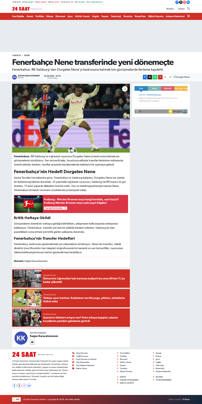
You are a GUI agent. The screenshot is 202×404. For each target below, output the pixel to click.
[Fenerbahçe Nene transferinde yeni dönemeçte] (71, 118)
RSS (18, 399)
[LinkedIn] (29, 385)
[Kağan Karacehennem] (21, 338)
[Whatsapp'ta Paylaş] (155, 77)
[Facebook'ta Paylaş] (145, 77)
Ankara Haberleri (175, 16)
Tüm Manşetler (82, 362)
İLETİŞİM (159, 377)
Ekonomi (60, 16)
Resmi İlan (140, 16)
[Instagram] (24, 385)
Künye (181, 9)
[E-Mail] (32, 342)
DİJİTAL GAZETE (127, 383)
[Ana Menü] (188, 16)
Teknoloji (116, 16)
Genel (30, 16)
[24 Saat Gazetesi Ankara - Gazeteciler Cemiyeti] (27, 8)
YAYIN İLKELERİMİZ (164, 380)
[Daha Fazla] (160, 77)
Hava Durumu (82, 353)
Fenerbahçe (21, 156)
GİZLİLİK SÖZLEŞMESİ (129, 380)
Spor (70, 16)
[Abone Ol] (182, 77)
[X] (19, 385)
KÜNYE (123, 377)
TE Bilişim (186, 399)
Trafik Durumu (82, 356)
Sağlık (95, 16)
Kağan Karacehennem (44, 336)
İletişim (170, 9)
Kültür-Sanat (82, 16)
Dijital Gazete (155, 16)
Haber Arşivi (81, 368)
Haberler (16, 55)
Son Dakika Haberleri (85, 365)
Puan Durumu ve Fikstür (86, 359)
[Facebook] (14, 385)
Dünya (49, 16)
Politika (39, 16)
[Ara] (188, 9)
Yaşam (104, 16)
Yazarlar (127, 16)
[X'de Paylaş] (149, 77)
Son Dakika (18, 16)
